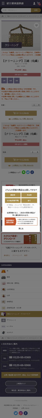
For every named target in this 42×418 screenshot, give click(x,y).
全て (29, 200)
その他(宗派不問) (13, 200)
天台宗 (29, 195)
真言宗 (12, 195)
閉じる (21, 228)
